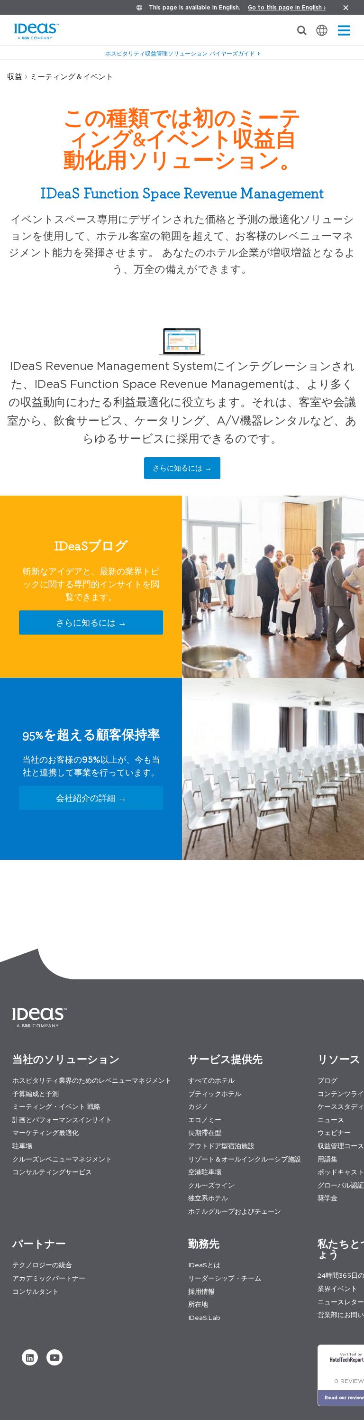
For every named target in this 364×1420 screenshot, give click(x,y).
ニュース (331, 1120)
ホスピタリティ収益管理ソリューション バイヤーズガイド (180, 53)
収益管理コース (341, 1146)
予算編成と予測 (35, 1094)
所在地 (198, 1304)
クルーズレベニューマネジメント (62, 1159)
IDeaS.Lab (204, 1318)
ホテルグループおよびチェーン (234, 1211)
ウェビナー (334, 1133)
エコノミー (204, 1120)
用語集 (327, 1159)
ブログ (327, 1081)
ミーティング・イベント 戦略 (56, 1107)
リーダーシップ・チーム (224, 1278)
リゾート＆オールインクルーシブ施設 (244, 1159)
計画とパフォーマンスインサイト (62, 1120)
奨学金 (327, 1198)
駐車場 (22, 1146)
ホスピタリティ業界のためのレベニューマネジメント (92, 1081)
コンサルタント (35, 1292)
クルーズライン (211, 1185)
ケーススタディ (341, 1107)
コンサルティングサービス (52, 1172)
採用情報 (201, 1292)
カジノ (198, 1107)
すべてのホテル (211, 1081)
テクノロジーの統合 (42, 1265)
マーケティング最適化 (45, 1133)
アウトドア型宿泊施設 (221, 1146)
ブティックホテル (214, 1094)
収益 (14, 76)
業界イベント (337, 1289)
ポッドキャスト (341, 1172)
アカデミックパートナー (48, 1278)
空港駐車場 (204, 1172)
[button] (30, 1357)
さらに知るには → (182, 468)
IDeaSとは (204, 1265)
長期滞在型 (204, 1133)
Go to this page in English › (287, 7)
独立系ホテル (208, 1198)
